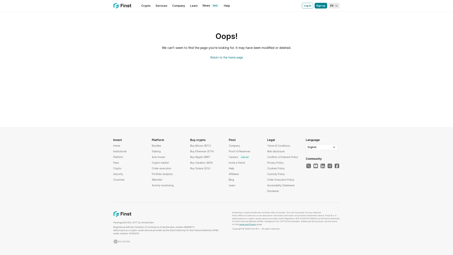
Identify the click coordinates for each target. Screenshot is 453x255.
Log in (307, 5)
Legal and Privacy (247, 224)
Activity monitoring (163, 185)
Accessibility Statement (281, 185)
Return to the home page (226, 57)
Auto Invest (158, 156)
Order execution (161, 168)
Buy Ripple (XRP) (200, 156)
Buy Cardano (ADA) (201, 162)
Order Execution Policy (280, 179)
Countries (119, 179)
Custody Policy (276, 173)
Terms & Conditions (278, 145)
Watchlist (157, 179)
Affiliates (234, 173)
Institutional (120, 151)
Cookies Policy (276, 168)
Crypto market (160, 162)
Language (313, 139)
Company (234, 145)
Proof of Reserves (239, 151)
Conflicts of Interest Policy (282, 156)
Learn (232, 185)
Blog (231, 179)
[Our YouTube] (316, 166)
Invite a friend (237, 162)
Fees (116, 162)
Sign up (320, 5)
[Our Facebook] (337, 166)
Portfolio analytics (162, 173)
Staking (156, 151)
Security (118, 173)
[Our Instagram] (330, 166)
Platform (118, 156)
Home (116, 145)
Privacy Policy (275, 162)
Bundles (156, 145)
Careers (239, 156)
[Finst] (122, 5)
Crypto (117, 168)
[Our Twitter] (308, 166)
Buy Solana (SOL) (200, 168)
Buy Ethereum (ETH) (202, 151)
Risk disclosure (276, 151)
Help (231, 168)
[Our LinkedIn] (323, 166)
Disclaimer (273, 190)
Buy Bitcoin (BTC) (200, 145)
